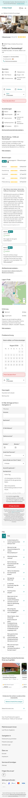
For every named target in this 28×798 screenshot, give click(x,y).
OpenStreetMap (17, 304)
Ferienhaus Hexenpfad (9, 677)
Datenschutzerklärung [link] (17, 511)
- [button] (24, 301)
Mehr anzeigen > (6, 328)
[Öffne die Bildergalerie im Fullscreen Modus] (25, 30)
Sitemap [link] (4, 765)
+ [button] (24, 299)
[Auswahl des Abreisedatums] (19, 447)
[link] (4, 774)
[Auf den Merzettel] (24, 17)
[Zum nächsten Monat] (22, 345)
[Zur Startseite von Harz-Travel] (7, 8)
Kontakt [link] (4, 753)
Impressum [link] (5, 756)
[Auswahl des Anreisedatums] (8, 447)
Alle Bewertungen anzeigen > (10, 268)
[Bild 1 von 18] (14, 24)
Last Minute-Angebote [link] (8, 730)
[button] (21, 17)
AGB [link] (13, 512)
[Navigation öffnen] (25, 8)
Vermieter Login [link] (6, 744)
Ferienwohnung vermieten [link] (9, 738)
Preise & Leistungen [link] (7, 741)
